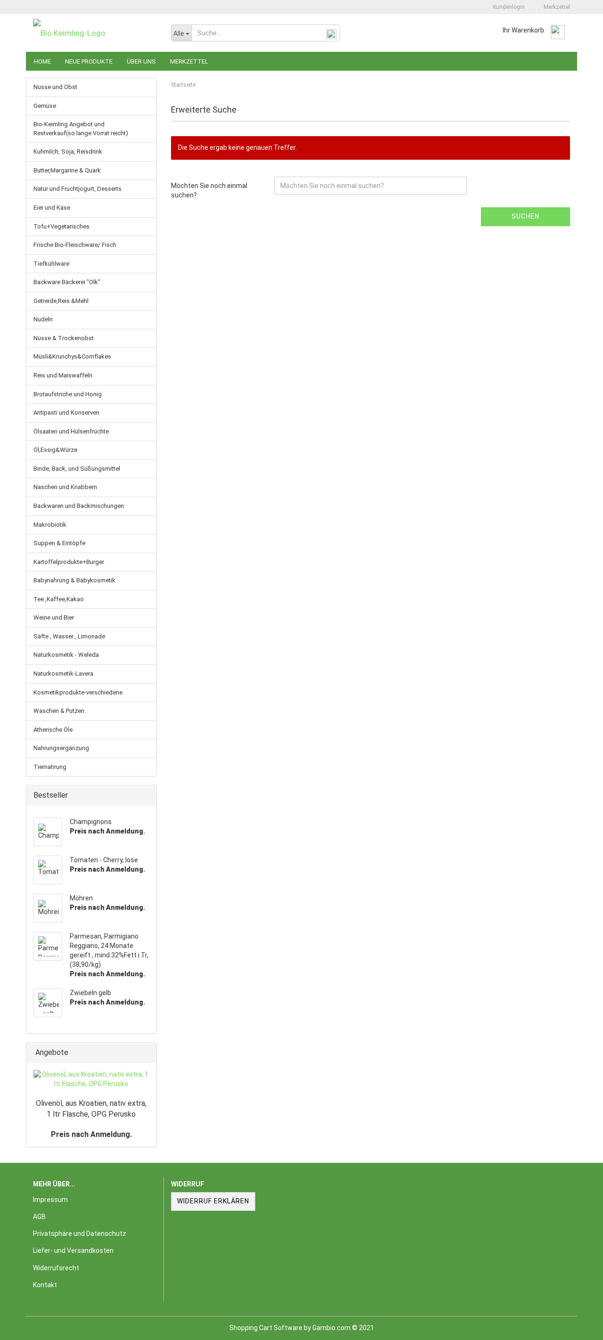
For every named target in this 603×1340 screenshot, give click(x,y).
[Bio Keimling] (95, 33)
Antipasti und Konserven (66, 412)
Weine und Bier (53, 617)
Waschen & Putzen (58, 710)
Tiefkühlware (51, 263)
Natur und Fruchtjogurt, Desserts (77, 188)
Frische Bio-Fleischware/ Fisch (74, 244)
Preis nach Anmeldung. (91, 1134)
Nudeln (43, 319)
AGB (39, 1216)
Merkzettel (555, 7)
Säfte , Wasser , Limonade (69, 636)
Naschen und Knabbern (65, 486)
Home (42, 61)
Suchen (525, 216)
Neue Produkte (89, 61)
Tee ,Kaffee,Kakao (58, 599)
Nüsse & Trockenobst (63, 338)
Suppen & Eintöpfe (59, 543)
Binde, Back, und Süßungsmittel (76, 468)
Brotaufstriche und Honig (67, 394)
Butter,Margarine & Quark (67, 170)
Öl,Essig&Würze (55, 449)
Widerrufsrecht (56, 1268)
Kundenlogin (507, 7)
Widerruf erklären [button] (213, 1201)
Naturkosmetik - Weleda (66, 654)
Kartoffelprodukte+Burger (68, 561)
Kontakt (45, 1285)
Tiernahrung (49, 766)
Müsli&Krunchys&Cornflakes (72, 356)
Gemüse (44, 105)
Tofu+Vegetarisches (61, 226)
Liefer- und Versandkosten (73, 1250)
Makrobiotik (49, 524)
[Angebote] (146, 1052)
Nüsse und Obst (55, 86)
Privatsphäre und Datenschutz (79, 1233)
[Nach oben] (577, 1326)
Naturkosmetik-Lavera (63, 673)
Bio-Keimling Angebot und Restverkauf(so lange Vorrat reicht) (80, 129)
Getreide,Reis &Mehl (61, 300)
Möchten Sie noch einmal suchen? (209, 190)
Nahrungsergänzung (61, 748)
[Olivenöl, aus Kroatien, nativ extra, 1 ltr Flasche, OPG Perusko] (91, 1079)
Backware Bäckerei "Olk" (66, 282)
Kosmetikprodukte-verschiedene (77, 692)
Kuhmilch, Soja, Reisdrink (67, 151)
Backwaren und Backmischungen (78, 505)
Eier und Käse (51, 207)
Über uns (141, 61)
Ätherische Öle (53, 729)
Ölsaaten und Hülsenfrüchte (71, 431)
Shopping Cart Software (265, 1328)
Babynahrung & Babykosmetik (74, 580)
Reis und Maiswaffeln (62, 375)
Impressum (50, 1199)
